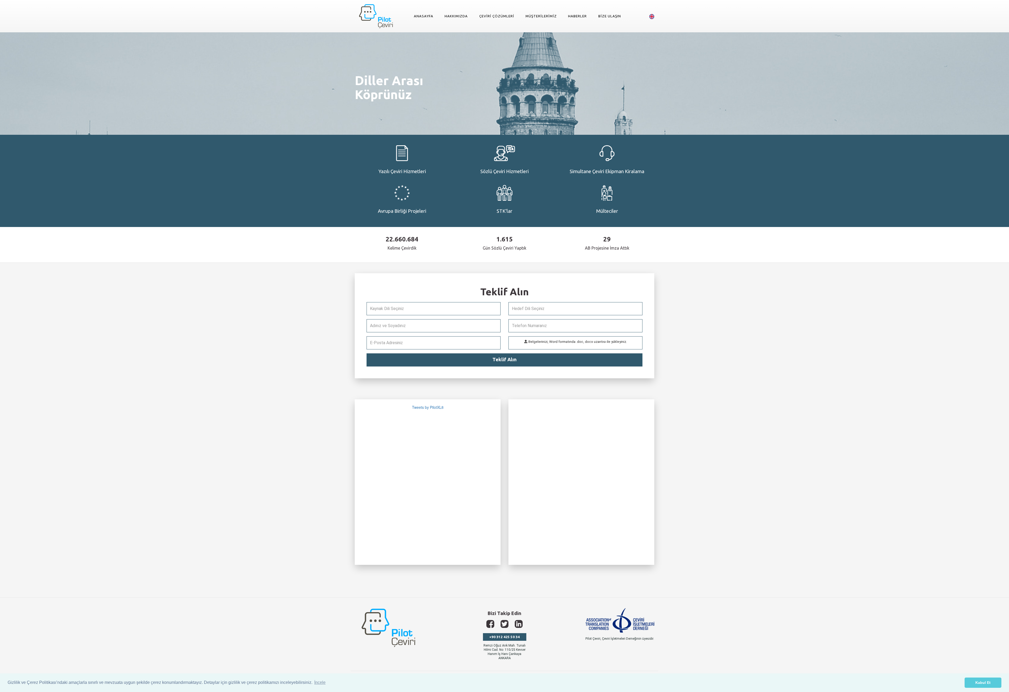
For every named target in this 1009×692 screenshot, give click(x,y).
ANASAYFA (423, 16)
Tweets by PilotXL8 (428, 407)
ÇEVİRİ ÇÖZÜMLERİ (496, 16)
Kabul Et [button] (983, 682)
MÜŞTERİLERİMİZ (541, 16)
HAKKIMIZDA (456, 16)
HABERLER (577, 16)
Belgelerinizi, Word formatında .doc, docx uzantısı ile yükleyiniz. (577, 342)
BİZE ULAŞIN (609, 16)
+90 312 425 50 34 (504, 637)
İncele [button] (320, 682)
